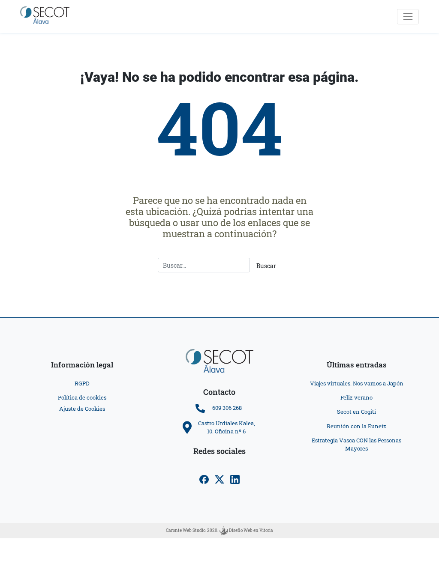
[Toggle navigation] (408, 16)
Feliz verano (356, 397)
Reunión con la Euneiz (356, 426)
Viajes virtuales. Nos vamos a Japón (356, 383)
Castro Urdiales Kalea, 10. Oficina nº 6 (226, 427)
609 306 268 (227, 407)
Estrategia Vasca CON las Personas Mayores (356, 444)
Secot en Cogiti (356, 411)
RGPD (82, 383)
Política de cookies (82, 397)
